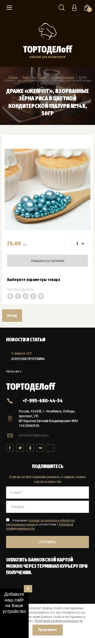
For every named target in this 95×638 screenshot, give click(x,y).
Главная (13, 77)
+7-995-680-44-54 (43, 401)
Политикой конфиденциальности (59, 621)
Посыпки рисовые (62, 77)
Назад (12, 315)
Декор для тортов (34, 77)
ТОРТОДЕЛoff (47, 49)
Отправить (47, 542)
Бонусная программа (28, 358)
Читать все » (14, 371)
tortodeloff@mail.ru (34, 435)
